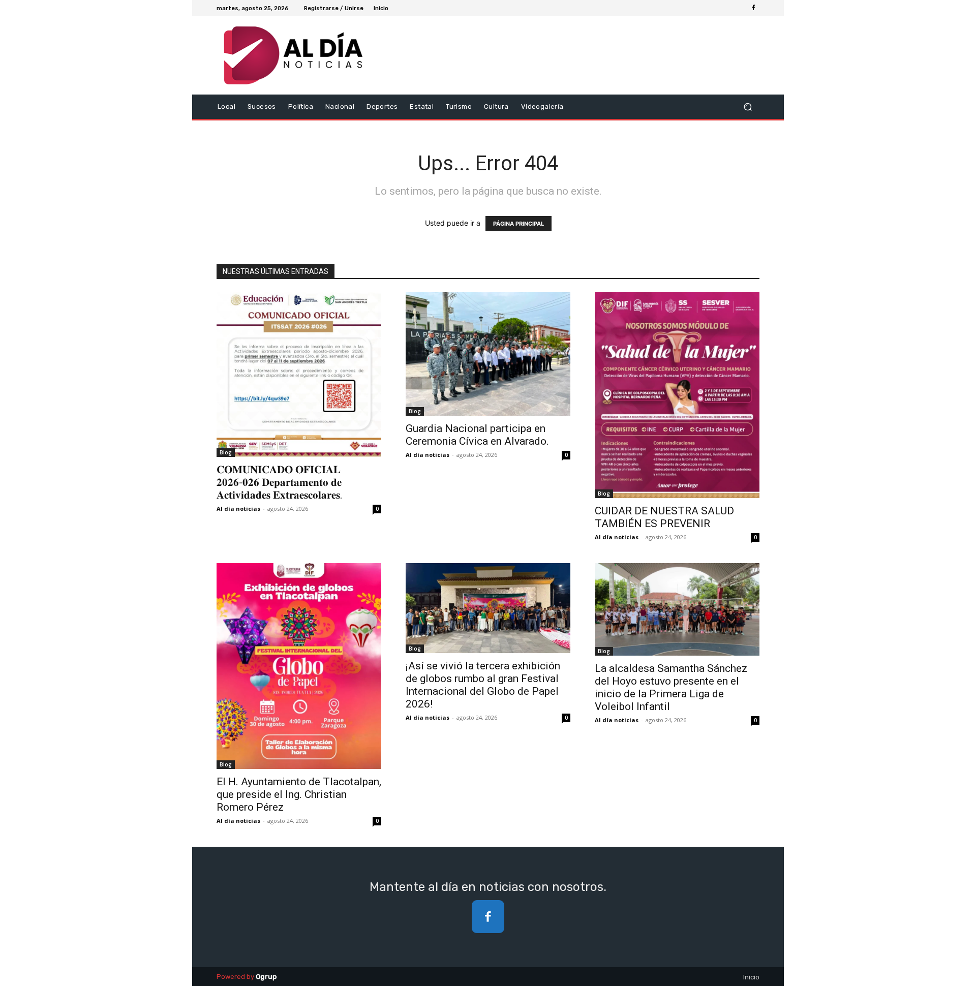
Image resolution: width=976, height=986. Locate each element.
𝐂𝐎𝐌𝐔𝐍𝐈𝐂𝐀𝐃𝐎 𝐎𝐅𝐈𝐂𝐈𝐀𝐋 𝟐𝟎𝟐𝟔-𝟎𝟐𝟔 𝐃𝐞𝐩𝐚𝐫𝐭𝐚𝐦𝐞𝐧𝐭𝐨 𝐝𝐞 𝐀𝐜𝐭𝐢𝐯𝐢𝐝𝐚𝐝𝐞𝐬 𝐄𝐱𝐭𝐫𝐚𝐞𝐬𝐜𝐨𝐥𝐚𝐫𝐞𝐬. (280, 482)
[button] (747, 107)
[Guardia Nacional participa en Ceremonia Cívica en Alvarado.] (488, 354)
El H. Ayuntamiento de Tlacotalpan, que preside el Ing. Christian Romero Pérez (299, 794)
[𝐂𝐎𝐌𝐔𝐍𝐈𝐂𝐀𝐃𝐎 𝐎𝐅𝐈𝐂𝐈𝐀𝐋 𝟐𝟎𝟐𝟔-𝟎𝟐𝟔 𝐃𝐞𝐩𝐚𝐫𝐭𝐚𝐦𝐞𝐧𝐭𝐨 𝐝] (299, 374)
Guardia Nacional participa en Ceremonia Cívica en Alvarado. (477, 434)
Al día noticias (238, 508)
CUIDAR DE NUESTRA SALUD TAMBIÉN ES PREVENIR (664, 517)
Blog (226, 452)
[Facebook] (753, 8)
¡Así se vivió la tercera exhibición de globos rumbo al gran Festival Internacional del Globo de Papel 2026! (483, 685)
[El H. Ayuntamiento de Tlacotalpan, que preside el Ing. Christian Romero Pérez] (299, 666)
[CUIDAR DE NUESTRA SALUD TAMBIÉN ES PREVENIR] (677, 395)
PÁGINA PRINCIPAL (518, 223)
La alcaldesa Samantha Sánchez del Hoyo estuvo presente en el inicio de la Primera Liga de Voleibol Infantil (671, 687)
